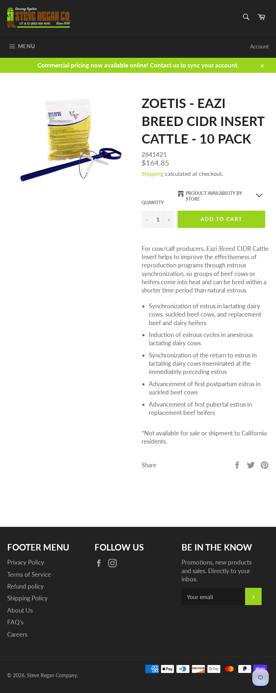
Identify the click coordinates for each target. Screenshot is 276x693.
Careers (17, 634)
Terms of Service (29, 574)
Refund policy (25, 586)
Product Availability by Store (214, 196)
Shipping (153, 173)
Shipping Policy (27, 598)
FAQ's (15, 622)
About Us (20, 610)
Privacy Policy (25, 562)
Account (259, 46)
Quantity (153, 202)
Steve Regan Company (52, 675)
